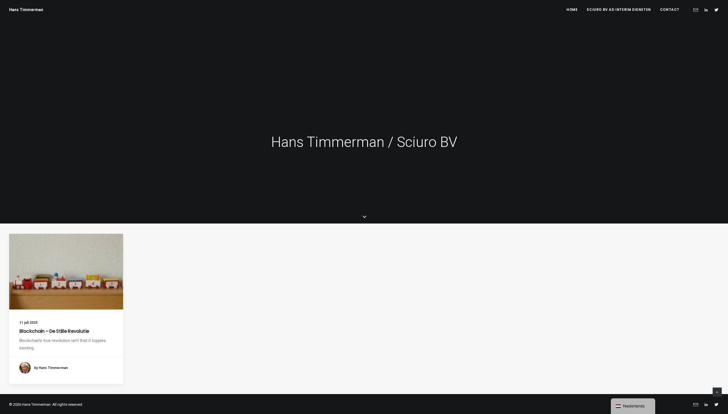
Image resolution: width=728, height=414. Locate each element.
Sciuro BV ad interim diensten (619, 9)
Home (572, 9)
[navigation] (633, 406)
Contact (669, 9)
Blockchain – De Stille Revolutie (54, 331)
